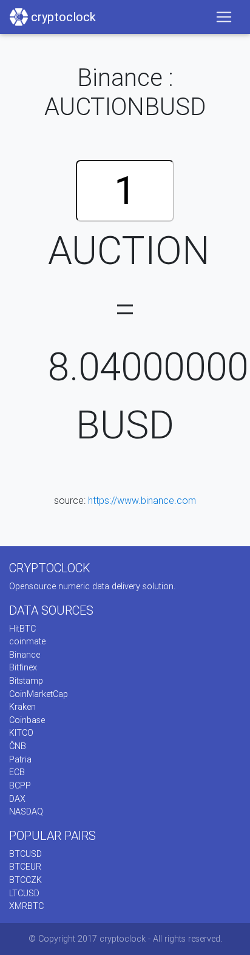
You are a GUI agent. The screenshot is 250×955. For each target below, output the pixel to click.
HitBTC (22, 628)
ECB (17, 772)
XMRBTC (26, 905)
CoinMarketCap (38, 694)
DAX (17, 798)
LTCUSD (24, 893)
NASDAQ (26, 811)
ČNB (17, 746)
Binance (24, 654)
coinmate (27, 641)
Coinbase (27, 720)
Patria (20, 759)
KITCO (21, 732)
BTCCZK (25, 879)
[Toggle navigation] (224, 16)
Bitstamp (26, 680)
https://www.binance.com (142, 500)
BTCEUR (25, 866)
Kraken (22, 706)
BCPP (20, 785)
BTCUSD (25, 853)
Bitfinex (23, 667)
